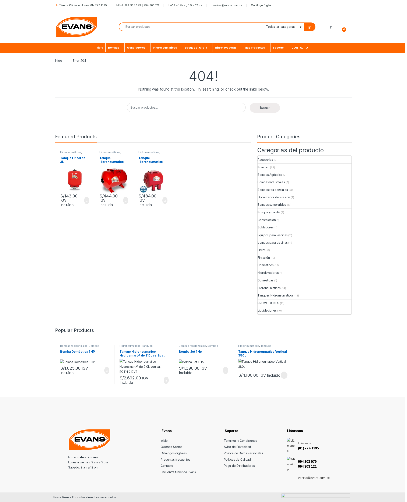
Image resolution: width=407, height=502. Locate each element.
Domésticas (265, 280)
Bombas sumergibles (272, 204)
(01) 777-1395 (308, 448)
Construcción (267, 220)
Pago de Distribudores (239, 465)
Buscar (265, 107)
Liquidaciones (267, 310)
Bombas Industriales (271, 182)
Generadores (136, 47)
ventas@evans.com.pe (227, 5)
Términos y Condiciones (240, 440)
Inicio (99, 47)
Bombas (113, 47)
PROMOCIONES (268, 303)
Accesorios (265, 159)
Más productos (254, 47)
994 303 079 (307, 461)
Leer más (284, 375)
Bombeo (263, 167)
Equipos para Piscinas (272, 235)
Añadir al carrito (85, 200)
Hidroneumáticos (165, 47)
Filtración (264, 257)
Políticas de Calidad (237, 459)
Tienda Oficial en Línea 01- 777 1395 (83, 5)
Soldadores (266, 227)
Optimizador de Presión (274, 197)
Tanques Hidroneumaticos (276, 295)
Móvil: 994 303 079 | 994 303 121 (137, 5)
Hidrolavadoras (226, 47)
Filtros (262, 250)
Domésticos (266, 265)
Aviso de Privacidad (237, 447)
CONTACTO (299, 47)
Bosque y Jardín (196, 47)
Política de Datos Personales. (244, 453)
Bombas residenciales (273, 190)
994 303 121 (307, 466)
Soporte (278, 47)
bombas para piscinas (272, 242)
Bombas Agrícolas (270, 174)
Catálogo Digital (261, 5)
